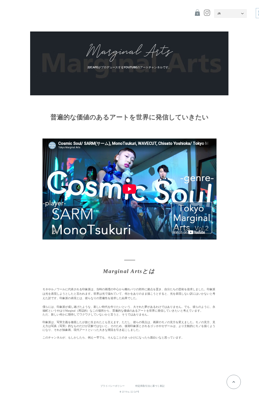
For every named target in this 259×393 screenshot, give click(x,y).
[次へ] (234, 382)
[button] (197, 12)
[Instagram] (207, 12)
